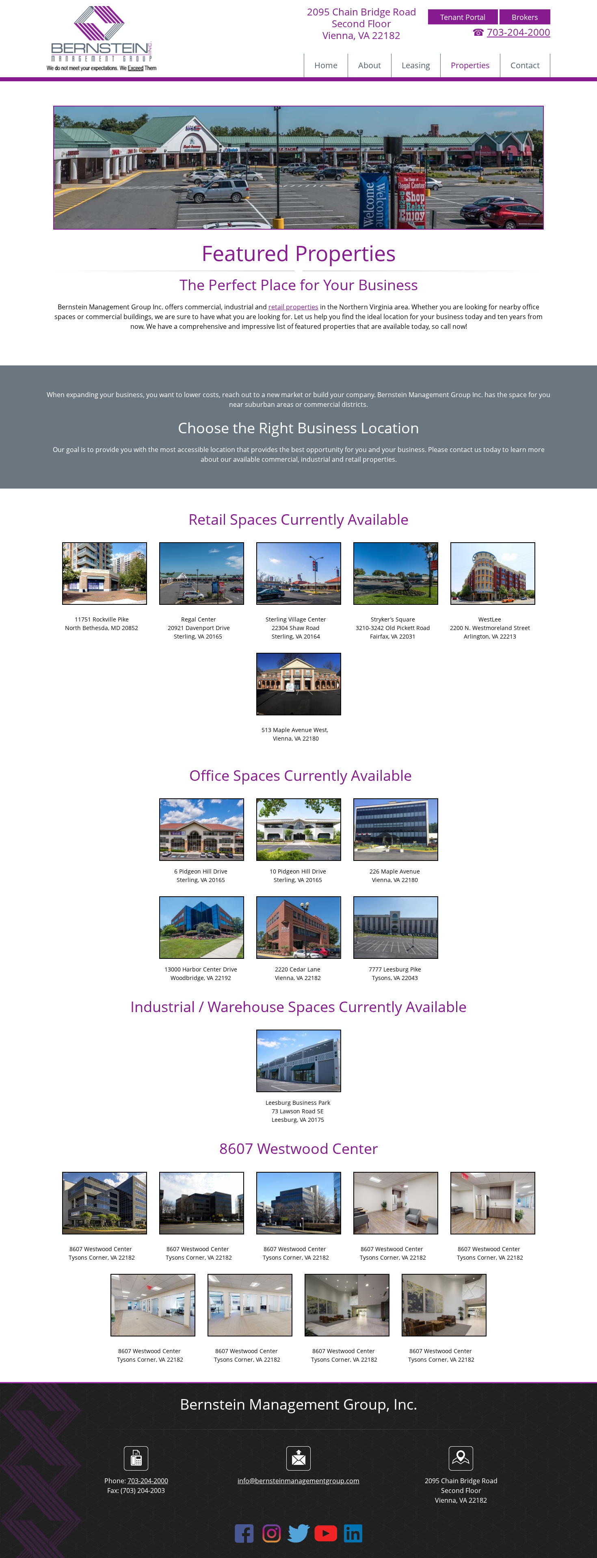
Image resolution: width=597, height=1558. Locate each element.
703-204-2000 (518, 32)
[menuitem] (326, 65)
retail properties (293, 306)
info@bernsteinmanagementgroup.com (298, 1480)
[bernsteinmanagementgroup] (101, 38)
